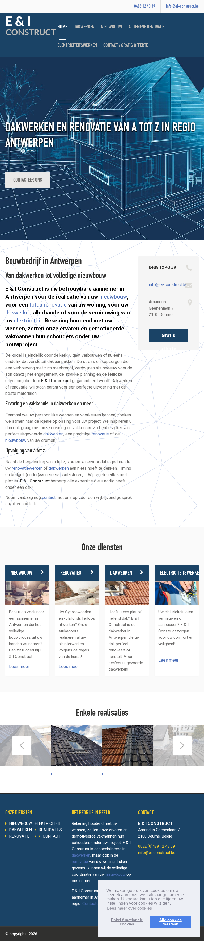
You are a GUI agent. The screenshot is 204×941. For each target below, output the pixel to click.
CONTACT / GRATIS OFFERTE (125, 46)
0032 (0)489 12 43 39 (156, 846)
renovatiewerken (27, 468)
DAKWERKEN (84, 27)
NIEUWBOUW (111, 27)
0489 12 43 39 (144, 6)
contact (49, 497)
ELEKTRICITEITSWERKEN (77, 46)
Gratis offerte (168, 337)
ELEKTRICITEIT (48, 823)
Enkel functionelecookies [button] (127, 922)
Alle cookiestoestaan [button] (170, 922)
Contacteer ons (27, 180)
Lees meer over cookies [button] (129, 908)
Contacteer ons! (96, 903)
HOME (62, 27)
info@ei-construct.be (182, 6)
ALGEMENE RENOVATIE (146, 27)
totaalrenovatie (48, 304)
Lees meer (19, 666)
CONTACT (52, 836)
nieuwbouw (113, 296)
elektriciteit (28, 320)
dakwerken (18, 312)
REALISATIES (50, 829)
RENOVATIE (19, 836)
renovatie (100, 434)
